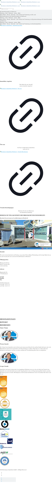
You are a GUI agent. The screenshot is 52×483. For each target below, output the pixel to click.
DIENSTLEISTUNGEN (7, 319)
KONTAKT (4, 322)
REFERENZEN (5, 325)
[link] (13, 9)
